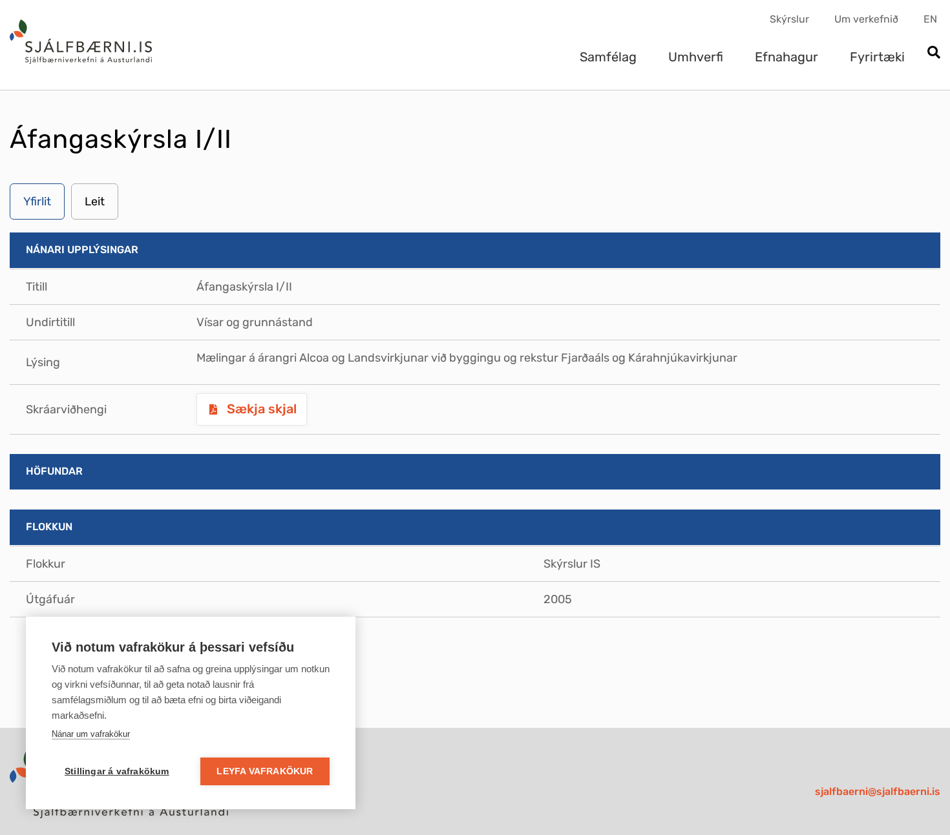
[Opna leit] (933, 53)
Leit (95, 201)
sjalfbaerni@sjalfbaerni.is (877, 791)
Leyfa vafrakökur (264, 771)
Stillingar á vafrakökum (117, 771)
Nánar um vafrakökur (91, 734)
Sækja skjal (260, 409)
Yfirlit (37, 201)
